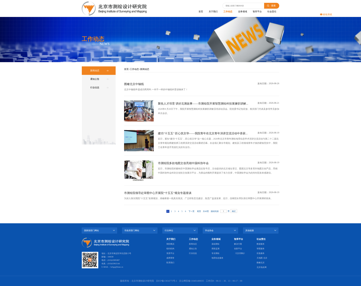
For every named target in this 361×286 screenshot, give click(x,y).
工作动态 (134, 69)
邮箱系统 (327, 14)
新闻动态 (144, 69)
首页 (126, 69)
